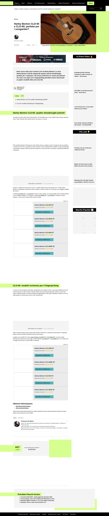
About (15, 417)
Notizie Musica (51, 3)
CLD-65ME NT (42, 195)
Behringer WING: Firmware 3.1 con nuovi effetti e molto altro (37, 500)
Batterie (29, 3)
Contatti (44, 514)
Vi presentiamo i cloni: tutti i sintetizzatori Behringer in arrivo (37, 498)
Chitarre (16, 3)
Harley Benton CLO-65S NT (38, 337)
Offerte (91, 3)
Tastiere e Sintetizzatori (78, 3)
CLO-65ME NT (54, 338)
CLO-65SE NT (51, 337)
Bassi (23, 3)
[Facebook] (67, 421)
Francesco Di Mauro (27, 421)
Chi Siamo (65, 514)
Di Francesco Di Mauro (18, 40)
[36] (90, 221)
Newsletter (73, 514)
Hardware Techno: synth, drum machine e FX (33, 502)
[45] (78, 221)
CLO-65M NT (45, 338)
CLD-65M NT (51, 195)
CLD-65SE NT (21, 193)
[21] (78, 228)
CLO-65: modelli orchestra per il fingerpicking (30, 103)
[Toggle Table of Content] (21, 96)
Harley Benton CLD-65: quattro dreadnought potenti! (32, 99)
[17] (90, 228)
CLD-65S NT (30, 193)
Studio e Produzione (63, 3)
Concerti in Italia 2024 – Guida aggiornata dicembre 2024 (36, 497)
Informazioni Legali (35, 514)
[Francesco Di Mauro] (17, 423)
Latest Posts (20, 417)
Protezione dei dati (23, 514)
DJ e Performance (40, 3)
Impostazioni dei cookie (54, 514)
